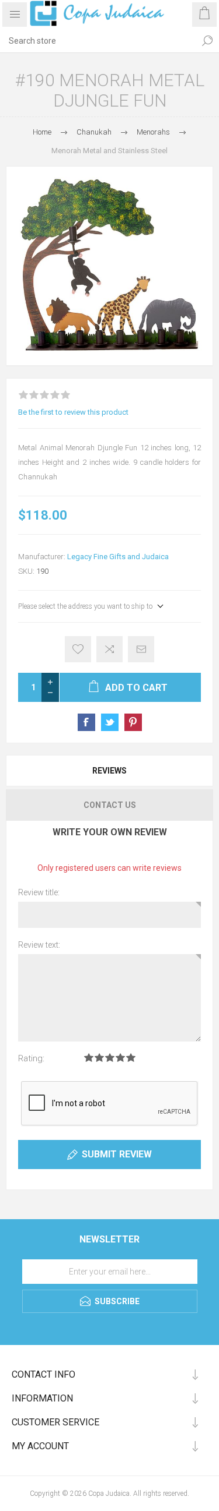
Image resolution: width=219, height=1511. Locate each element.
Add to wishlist (78, 649)
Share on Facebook (86, 722)
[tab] (109, 770)
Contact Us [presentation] (110, 805)
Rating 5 (131, 1057)
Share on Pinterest (133, 722)
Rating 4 (120, 1057)
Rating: (31, 1058)
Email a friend (141, 649)
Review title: (39, 892)
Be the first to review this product (73, 412)
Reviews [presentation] (109, 770)
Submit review (117, 1154)
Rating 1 (89, 1057)
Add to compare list (109, 649)
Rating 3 (110, 1057)
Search (207, 40)
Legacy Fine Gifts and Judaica (118, 556)
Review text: (39, 944)
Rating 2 (99, 1057)
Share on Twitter (110, 722)
